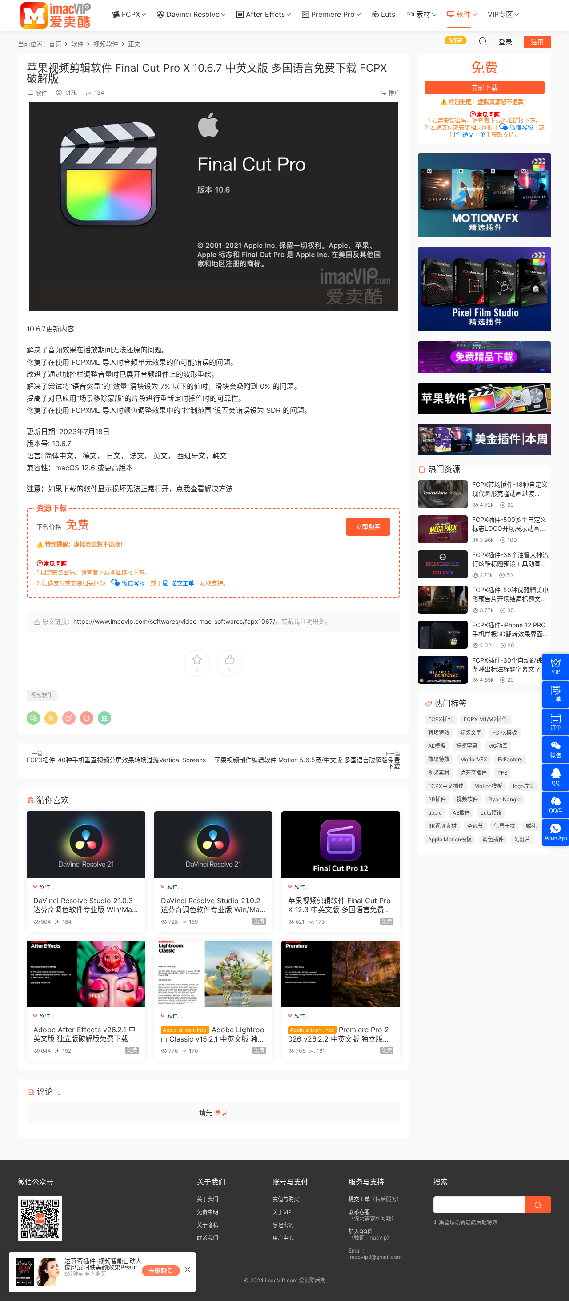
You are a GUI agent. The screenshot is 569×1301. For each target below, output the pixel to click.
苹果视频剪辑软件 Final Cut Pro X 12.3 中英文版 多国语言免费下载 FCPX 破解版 (339, 905)
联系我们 (207, 1238)
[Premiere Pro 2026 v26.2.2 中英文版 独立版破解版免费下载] (340, 974)
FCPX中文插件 (446, 786)
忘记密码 (283, 1225)
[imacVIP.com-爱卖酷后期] (55, 15)
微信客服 (132, 582)
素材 (422, 14)
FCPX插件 (440, 719)
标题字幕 (466, 746)
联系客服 (359, 1212)
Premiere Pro (332, 14)
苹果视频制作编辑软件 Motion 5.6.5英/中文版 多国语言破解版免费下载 (307, 763)
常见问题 (55, 563)
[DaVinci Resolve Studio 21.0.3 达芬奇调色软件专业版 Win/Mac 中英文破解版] (86, 844)
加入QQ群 (361, 1231)
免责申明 (207, 1212)
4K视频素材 (442, 826)
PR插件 (437, 799)
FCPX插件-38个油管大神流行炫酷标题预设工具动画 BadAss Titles (510, 563)
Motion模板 (488, 786)
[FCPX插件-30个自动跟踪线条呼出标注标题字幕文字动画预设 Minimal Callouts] (443, 670)
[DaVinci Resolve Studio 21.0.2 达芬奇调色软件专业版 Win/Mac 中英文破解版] (213, 844)
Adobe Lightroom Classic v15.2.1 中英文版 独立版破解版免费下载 (213, 1034)
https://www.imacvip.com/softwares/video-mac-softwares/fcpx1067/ (174, 621)
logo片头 (523, 786)
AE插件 (461, 812)
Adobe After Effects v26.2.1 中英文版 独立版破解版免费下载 (84, 1034)
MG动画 (498, 746)
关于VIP (282, 1212)
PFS (502, 772)
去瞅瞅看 (160, 1270)
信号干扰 (504, 826)
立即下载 (484, 87)
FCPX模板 (504, 732)
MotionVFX (473, 759)
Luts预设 (491, 812)
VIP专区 (500, 14)
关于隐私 (207, 1225)
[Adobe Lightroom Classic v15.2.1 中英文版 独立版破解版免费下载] (213, 974)
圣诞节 (475, 826)
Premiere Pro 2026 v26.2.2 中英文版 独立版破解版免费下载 (339, 1034)
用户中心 (283, 1238)
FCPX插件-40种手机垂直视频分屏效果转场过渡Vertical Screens (116, 760)
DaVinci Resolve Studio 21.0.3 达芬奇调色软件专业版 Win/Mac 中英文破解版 (84, 905)
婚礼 (531, 826)
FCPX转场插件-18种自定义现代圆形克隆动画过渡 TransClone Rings (510, 493)
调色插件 (493, 839)
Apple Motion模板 (450, 839)
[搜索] (482, 41)
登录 (221, 1112)
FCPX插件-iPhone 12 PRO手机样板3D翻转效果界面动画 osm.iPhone (510, 633)
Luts (387, 14)
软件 (462, 14)
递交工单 (181, 582)
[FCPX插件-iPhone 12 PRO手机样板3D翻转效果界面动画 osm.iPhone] (443, 635)
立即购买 (368, 526)
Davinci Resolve (192, 14)
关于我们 (207, 1199)
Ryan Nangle (505, 799)
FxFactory (510, 759)
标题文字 (470, 732)
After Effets (264, 14)
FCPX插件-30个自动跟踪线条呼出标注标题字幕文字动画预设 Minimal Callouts (510, 668)
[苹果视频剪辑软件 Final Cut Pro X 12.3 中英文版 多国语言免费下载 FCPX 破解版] (340, 844)
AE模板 (436, 746)
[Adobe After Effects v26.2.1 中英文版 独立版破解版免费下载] (86, 974)
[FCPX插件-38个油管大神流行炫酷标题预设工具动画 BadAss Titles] (443, 564)
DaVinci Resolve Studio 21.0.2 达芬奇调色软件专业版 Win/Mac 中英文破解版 (212, 905)
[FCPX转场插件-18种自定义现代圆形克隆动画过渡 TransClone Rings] (443, 494)
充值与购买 (285, 1199)
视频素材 (438, 772)
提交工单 (359, 1199)
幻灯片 (522, 839)
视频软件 (41, 695)
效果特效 (438, 759)
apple (435, 812)
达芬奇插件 (473, 772)
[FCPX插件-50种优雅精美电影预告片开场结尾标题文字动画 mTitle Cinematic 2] (443, 600)
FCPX (130, 14)
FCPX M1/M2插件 (485, 719)
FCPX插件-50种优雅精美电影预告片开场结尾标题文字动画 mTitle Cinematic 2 (510, 598)
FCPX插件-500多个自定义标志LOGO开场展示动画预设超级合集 (509, 528)
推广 (394, 92)
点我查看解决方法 (204, 488)
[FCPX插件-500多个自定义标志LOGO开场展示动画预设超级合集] (443, 529)
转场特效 (438, 732)
